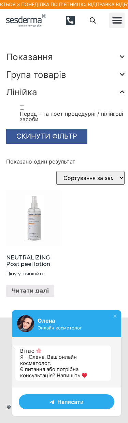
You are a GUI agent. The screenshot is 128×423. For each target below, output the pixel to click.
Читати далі (30, 290)
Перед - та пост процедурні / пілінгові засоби (71, 116)
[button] (117, 20)
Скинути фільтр (46, 136)
